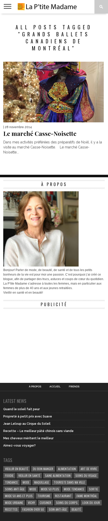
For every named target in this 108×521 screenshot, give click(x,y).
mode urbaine (14, 502)
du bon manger (43, 469)
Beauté (76, 509)
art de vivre (89, 469)
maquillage (41, 482)
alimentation (67, 469)
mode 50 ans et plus (19, 496)
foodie (9, 475)
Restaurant (63, 496)
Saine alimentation (58, 475)
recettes (11, 509)
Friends (74, 386)
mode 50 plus (50, 489)
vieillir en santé (29, 475)
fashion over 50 (33, 509)
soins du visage (86, 475)
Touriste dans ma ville (69, 482)
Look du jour (91, 502)
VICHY (31, 502)
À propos (35, 386)
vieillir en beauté (16, 469)
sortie (93, 489)
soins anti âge (15, 489)
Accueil (55, 386)
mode (26, 482)
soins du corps (67, 502)
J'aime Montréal (86, 496)
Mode (32, 489)
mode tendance (74, 489)
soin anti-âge (58, 509)
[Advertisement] (41, 342)
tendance (11, 482)
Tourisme (43, 496)
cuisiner (45, 502)
